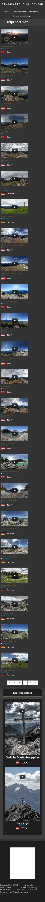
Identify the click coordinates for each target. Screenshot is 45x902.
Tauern (5, 132)
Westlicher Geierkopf (11, 273)
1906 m (6, 77)
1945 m (5, 389)
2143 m (5, 275)
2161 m (5, 247)
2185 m (5, 360)
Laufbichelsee (8, 613)
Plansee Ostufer (9, 443)
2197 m (5, 530)
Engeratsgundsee (9, 585)
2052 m (6, 644)
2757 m (23, 825)
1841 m (5, 134)
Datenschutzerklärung (21, 16)
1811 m (5, 105)
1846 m (5, 332)
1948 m (5, 417)
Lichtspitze (6, 160)
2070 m (6, 672)
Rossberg (5, 386)
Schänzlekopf (8, 670)
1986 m (6, 49)
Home (7, 11)
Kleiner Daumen (9, 528)
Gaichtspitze (7, 47)
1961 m (5, 304)
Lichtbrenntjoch (9, 302)
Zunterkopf (7, 103)
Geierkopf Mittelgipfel (12, 245)
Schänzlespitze (8, 641)
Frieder (5, 188)
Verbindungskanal (10, 471)
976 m (5, 445)
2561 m (23, 759)
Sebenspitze (7, 415)
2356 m (6, 162)
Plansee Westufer (9, 500)
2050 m (6, 190)
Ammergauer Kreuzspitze (13, 358)
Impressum (33, 11)
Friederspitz (7, 217)
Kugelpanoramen (19, 11)
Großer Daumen (9, 556)
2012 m (6, 615)
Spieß (4, 330)
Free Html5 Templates (26, 890)
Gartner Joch (7, 75)
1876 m (5, 587)
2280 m (6, 559)
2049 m (6, 219)
